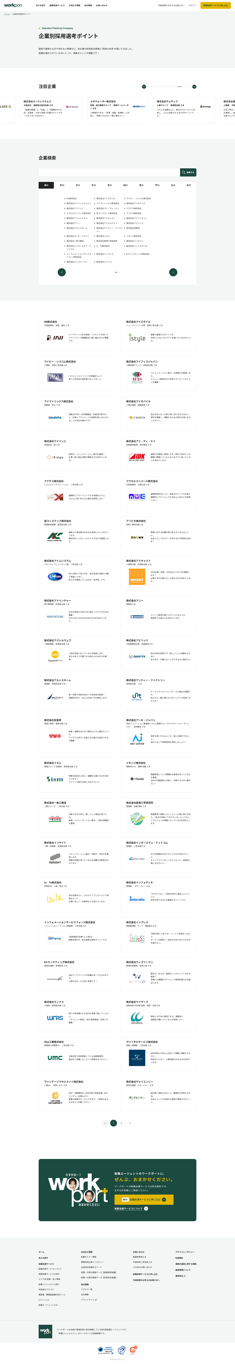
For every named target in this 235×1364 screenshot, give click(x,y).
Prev (62, 272)
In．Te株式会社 (103, 246)
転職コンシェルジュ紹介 (49, 1284)
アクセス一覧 (86, 1289)
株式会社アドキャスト (105, 218)
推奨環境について (183, 1270)
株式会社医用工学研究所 (106, 241)
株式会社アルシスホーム (77, 228)
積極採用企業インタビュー (92, 1262)
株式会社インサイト (134, 241)
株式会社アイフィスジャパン (79, 203)
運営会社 (179, 1276)
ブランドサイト (87, 1300)
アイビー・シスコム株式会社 (138, 198)
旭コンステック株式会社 (106, 213)
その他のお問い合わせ (142, 1267)
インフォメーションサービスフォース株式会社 (79, 255)
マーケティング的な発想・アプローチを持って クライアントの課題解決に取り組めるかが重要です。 (89, 337)
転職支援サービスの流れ (49, 1274)
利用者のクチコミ (46, 1289)
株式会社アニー (73, 223)
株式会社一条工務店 (75, 241)
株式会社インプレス (105, 254)
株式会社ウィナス (104, 262)
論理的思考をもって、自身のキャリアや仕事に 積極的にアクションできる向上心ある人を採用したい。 (171, 497)
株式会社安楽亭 (133, 228)
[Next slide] (194, 87)
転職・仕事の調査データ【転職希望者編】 (99, 1272)
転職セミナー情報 (88, 1257)
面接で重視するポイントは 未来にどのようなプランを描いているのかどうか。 (171, 337)
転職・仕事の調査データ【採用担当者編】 (99, 1277)
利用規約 (179, 1258)
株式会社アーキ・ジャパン (78, 236)
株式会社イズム (103, 236)
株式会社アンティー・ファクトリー (109, 229)
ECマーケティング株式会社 (138, 254)
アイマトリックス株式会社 (107, 203)
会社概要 (85, 1294)
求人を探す (43, 1258)
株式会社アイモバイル (135, 203)
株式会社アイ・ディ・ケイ (107, 208)
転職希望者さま (139, 1257)
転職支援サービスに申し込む (145, 1274)
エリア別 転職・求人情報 (49, 1279)
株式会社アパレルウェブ (106, 223)
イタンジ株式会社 (133, 236)
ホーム (6, 14)
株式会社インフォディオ (136, 246)
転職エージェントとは (48, 1305)
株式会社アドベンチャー (136, 218)
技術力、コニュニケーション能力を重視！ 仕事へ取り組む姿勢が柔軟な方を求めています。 (88, 457)
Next (173, 272)
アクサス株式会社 (133, 208)
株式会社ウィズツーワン (77, 262)
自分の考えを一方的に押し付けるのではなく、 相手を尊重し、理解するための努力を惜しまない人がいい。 (171, 417)
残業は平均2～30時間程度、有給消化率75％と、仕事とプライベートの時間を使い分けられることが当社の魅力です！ (89, 417)
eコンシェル (44, 1300)
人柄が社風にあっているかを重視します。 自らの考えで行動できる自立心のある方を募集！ (88, 656)
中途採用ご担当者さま (142, 1262)
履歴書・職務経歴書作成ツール (52, 1294)
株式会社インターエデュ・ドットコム (79, 247)
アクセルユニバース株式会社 (79, 213)
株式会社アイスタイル (105, 198)
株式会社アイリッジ (75, 208)
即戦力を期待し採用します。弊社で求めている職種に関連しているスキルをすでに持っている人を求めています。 (171, 457)
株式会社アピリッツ (134, 223)
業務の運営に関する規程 (185, 1264)
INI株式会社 (72, 198)
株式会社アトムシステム (77, 218)
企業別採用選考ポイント (91, 1267)
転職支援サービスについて (50, 1269)
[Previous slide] (144, 87)
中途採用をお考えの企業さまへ (146, 1280)
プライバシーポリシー (184, 1252)
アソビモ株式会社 (134, 213)
